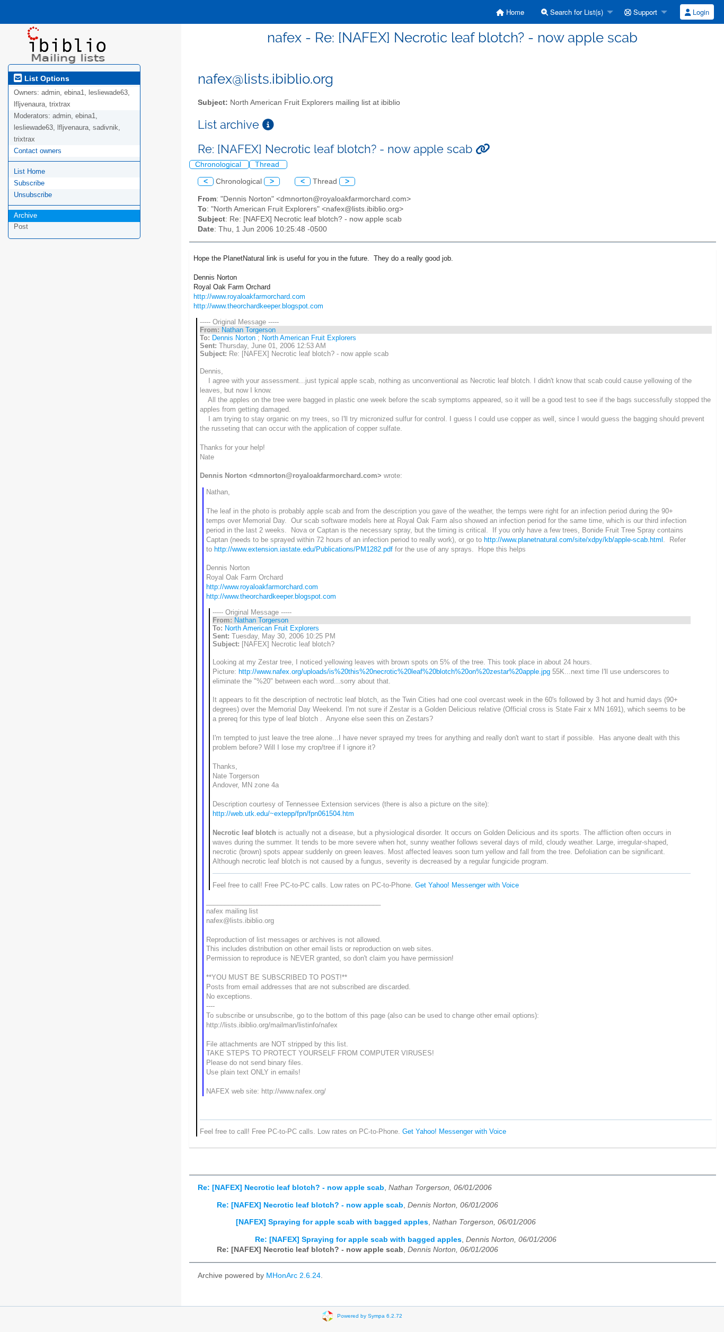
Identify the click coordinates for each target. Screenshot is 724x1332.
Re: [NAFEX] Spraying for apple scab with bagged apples (358, 1240)
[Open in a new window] (268, 124)
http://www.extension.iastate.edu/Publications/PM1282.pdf (303, 549)
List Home (29, 171)
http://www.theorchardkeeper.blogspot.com (258, 306)
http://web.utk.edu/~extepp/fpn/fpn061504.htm (283, 814)
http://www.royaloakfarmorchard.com (249, 296)
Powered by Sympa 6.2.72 (369, 1315)
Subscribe (29, 183)
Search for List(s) (575, 12)
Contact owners (37, 151)
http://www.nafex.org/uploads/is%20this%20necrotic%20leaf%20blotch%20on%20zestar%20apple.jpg (394, 672)
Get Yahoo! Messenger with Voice (467, 885)
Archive (25, 215)
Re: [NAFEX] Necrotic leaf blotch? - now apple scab (291, 1188)
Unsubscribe (33, 195)
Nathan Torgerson (249, 330)
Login (700, 12)
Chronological (219, 164)
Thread (268, 164)
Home (514, 12)
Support (644, 12)
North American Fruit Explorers (309, 338)
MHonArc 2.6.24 (293, 1276)
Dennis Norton (233, 338)
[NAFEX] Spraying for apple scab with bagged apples (332, 1222)
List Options (45, 78)
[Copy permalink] (482, 149)
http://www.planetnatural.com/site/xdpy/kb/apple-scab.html (573, 540)
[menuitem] (510, 12)
